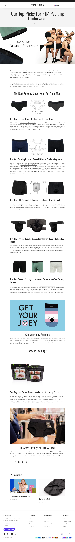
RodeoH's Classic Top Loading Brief (28, 123)
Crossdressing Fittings (49, 523)
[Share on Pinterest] (22, 462)
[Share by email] (26, 462)
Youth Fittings (47, 526)
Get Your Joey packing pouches (43, 338)
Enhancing (31, 526)
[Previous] (21, 1)
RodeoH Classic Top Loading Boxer (29, 165)
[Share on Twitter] (18, 462)
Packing (31, 523)
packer (41, 86)
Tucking (31, 518)
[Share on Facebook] (15, 462)
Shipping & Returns (67, 521)
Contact (64, 518)
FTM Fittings (46, 521)
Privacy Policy (66, 523)
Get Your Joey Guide (44, 499)
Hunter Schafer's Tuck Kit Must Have (20, 496)
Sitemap (64, 526)
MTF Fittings (46, 518)
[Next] (53, 1)
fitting (16, 453)
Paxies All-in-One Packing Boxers (47, 286)
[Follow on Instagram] (8, 534)
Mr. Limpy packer (44, 396)
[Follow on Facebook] (4, 534)
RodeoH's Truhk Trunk (36, 204)
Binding (31, 521)
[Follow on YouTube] (12, 534)
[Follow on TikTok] (16, 534)
